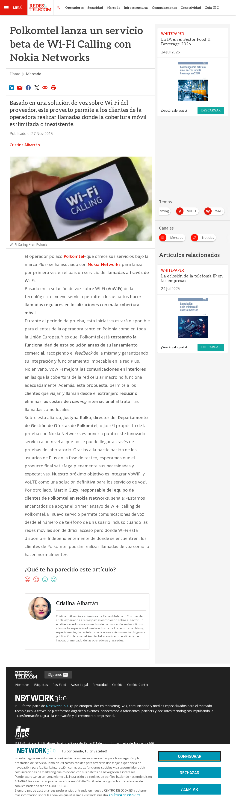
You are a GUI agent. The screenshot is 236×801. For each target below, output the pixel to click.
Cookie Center (137, 684)
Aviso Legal (79, 684)
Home (15, 74)
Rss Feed (59, 684)
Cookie (117, 684)
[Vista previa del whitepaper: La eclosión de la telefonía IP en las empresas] (192, 318)
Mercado (114, 8)
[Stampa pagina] (53, 87)
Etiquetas (41, 684)
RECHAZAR (189, 772)
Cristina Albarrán (25, 144)
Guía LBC (212, 8)
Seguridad (95, 8)
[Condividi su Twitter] (36, 87)
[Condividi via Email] (20, 87)
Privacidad (100, 684)
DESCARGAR (211, 110)
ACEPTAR (189, 789)
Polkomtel (74, 256)
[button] (14, 7)
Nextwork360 (57, 706)
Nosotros (22, 684)
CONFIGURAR (189, 756)
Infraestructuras (136, 8)
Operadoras (74, 8)
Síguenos (55, 674)
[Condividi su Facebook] (28, 87)
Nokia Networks (104, 264)
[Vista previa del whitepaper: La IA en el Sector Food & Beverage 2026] (192, 81)
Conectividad (190, 8)
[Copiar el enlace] (45, 87)
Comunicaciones (164, 8)
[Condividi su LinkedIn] (11, 87)
